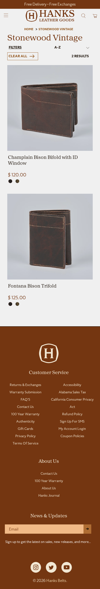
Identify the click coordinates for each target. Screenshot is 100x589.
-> (87, 528)
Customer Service (49, 372)
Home (28, 29)
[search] (83, 16)
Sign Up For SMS (72, 421)
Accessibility (72, 385)
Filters (15, 47)
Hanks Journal (48, 495)
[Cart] (93, 15)
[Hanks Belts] (50, 16)
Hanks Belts (56, 580)
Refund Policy (72, 414)
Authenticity (25, 421)
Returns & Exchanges (25, 385)
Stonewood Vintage (56, 29)
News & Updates (48, 515)
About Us (49, 460)
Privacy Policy (25, 436)
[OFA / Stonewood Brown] (10, 181)
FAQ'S (25, 399)
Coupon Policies (72, 436)
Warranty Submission (25, 392)
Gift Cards (25, 428)
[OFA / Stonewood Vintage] (17, 181)
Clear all (17, 56)
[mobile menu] (6, 16)
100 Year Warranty (25, 414)
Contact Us (25, 407)
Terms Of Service (25, 443)
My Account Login (72, 428)
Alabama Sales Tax (72, 392)
